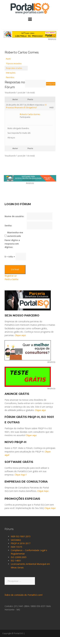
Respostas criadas (14, 68)
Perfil (8, 59)
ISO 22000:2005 (18, 557)
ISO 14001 (16, 560)
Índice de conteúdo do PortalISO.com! (23, 594)
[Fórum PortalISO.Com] (30, 8)
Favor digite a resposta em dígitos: (12, 244)
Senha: (8, 225)
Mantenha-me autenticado (15, 234)
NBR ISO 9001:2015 (20, 536)
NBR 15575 (16, 546)
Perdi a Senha (11, 279)
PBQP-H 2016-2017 (20, 543)
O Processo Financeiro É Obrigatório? (26, 106)
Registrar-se (11, 275)
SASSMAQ (16, 539)
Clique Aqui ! (20, 474)
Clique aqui (20, 335)
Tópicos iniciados (13, 63)
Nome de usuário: (14, 216)
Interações (10, 72)
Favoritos (10, 77)
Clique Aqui (42, 490)
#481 (52, 107)
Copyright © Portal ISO (12, 633)
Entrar (15, 269)
